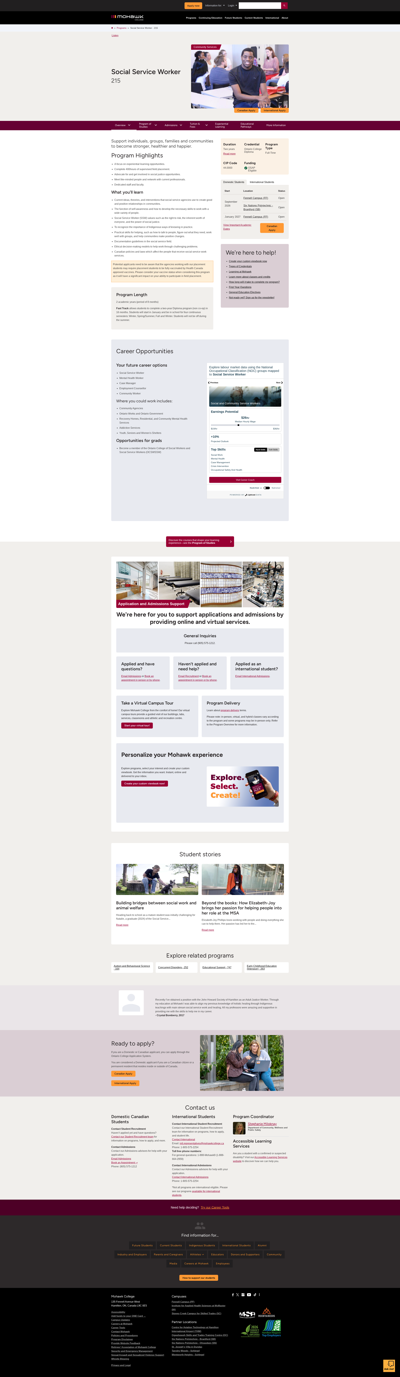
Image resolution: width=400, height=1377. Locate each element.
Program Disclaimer (122, 1339)
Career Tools (118, 1327)
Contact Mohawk (120, 1331)
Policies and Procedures (124, 1335)
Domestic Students (233, 182)
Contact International (183, 1139)
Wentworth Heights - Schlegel (188, 1354)
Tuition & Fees (195, 125)
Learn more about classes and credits (249, 276)
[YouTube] (249, 1295)
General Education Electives (244, 292)
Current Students (254, 18)
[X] (237, 1295)
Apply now (193, 5)
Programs (191, 18)
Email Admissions (131, 676)
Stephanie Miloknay (262, 1124)
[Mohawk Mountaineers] (266, 1317)
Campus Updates (120, 1320)
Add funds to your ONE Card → (128, 1316)
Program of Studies (145, 125)
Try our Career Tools (215, 1207)
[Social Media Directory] (259, 1295)
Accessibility (118, 1312)
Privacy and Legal (121, 1365)
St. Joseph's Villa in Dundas (187, 1346)
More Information (276, 125)
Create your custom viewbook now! (144, 783)
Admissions (171, 125)
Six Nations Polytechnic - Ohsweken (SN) (194, 1343)
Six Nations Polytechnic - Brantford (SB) (194, 1339)
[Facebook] (233, 1295)
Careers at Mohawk (121, 1323)
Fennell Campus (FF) (255, 198)
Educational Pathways (247, 125)
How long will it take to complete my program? (254, 282)
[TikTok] (255, 1295)
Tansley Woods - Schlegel (186, 1350)
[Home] (127, 18)
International (272, 18)
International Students (262, 182)
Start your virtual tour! (137, 725)
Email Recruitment (188, 676)
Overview (120, 125)
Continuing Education (210, 18)
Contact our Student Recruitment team (132, 1136)
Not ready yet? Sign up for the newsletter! (251, 297)
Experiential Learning (221, 125)
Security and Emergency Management (132, 1351)
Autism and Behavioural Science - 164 (132, 967)
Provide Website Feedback (125, 1343)
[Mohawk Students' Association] (247, 1317)
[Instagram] (243, 1295)
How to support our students (198, 1277)
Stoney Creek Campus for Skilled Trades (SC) (196, 1313)
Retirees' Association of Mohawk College (133, 1347)
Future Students (233, 18)
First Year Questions (240, 287)
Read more (229, 153)
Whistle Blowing (120, 1359)
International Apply (275, 110)
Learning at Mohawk (240, 271)
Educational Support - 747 (216, 967)
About (285, 18)
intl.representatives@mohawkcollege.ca (202, 1143)
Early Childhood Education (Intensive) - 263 (262, 967)
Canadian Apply (246, 110)
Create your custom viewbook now (248, 261)
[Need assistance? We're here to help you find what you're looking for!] (389, 1366)
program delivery (230, 710)
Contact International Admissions (190, 1177)
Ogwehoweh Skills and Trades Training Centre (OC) (200, 1335)
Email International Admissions (252, 676)
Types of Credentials (240, 266)
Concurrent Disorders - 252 (173, 967)
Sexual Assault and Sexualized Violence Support (137, 1355)
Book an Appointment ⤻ (124, 1162)
